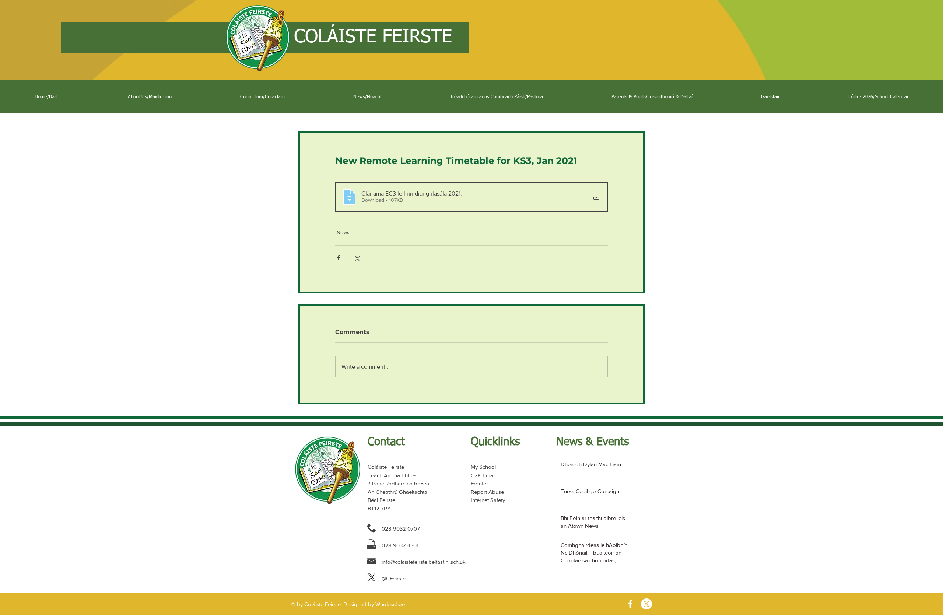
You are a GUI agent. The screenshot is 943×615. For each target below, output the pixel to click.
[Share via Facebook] (338, 257)
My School (483, 467)
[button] (150, 97)
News (343, 232)
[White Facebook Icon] (630, 603)
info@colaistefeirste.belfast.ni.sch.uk (424, 562)
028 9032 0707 (401, 529)
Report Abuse (487, 492)
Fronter (479, 483)
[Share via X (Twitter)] (356, 257)
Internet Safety (488, 500)
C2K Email (483, 475)
